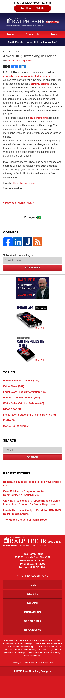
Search (32, 457)
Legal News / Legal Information (24, 392)
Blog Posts (32, 630)
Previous (9, 202)
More (54, 34)
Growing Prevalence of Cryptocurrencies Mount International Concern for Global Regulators (31, 502)
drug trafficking (39, 117)
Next (30, 202)
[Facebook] (8, 241)
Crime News (13, 386)
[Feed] (37, 241)
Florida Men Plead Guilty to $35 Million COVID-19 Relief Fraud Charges (32, 512)
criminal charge (40, 83)
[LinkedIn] (18, 241)
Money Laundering (16, 426)
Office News (12, 409)
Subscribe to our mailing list (18, 255)
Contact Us (32, 34)
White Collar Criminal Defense (23, 403)
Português (30, 217)
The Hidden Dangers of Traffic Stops (25, 519)
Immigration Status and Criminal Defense (29, 414)
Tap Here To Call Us (32, 8)
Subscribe (32, 267)
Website (32, 594)
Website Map (32, 621)
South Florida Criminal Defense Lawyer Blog (32, 22)
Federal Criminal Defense (21, 397)
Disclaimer (33, 603)
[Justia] (27, 241)
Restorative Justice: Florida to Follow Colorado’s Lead (32, 483)
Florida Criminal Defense (24, 183)
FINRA (9, 420)
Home (10, 34)
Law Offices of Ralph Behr (41, 662)
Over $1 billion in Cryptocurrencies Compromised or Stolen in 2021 (24, 493)
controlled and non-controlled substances (28, 76)
